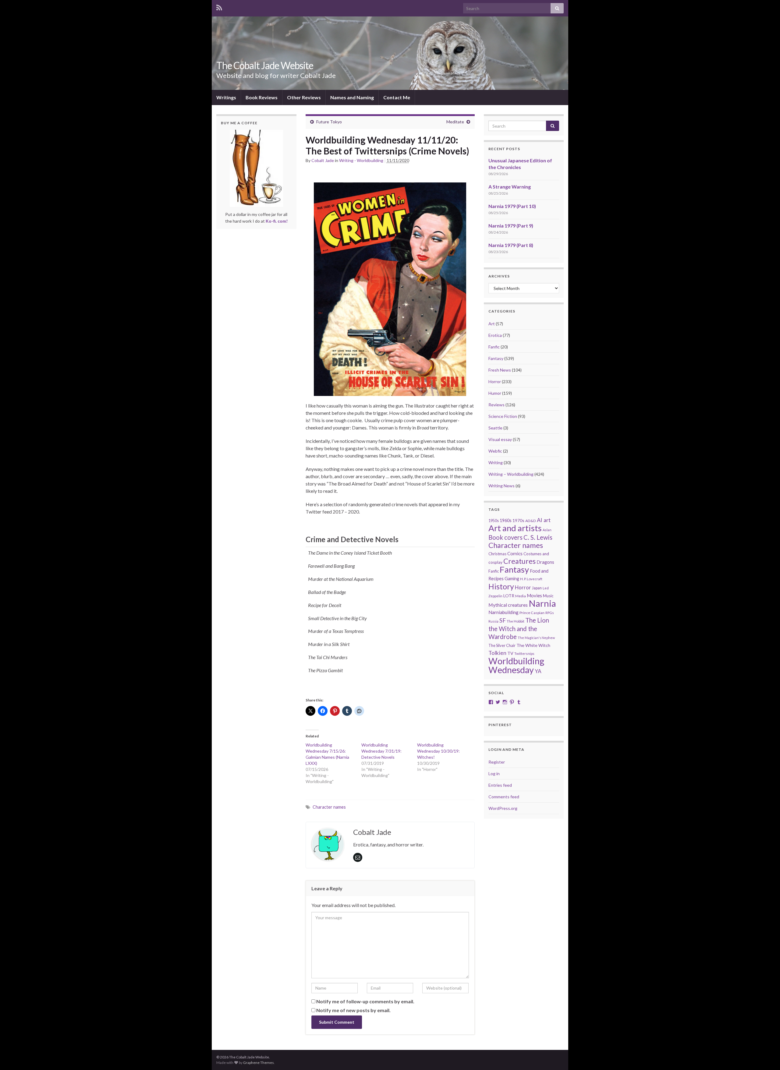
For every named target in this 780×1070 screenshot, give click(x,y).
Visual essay (500, 439)
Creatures (519, 561)
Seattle (495, 427)
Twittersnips (524, 653)
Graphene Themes (258, 1062)
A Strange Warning (509, 186)
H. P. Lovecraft (531, 579)
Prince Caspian (531, 612)
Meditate (455, 121)
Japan (537, 588)
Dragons (545, 562)
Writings (226, 97)
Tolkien (497, 652)
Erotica (495, 335)
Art (491, 323)
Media (520, 596)
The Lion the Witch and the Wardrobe (518, 628)
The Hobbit (515, 621)
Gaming (512, 578)
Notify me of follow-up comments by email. (365, 1001)
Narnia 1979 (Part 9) (510, 225)
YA (538, 671)
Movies (534, 595)
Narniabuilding (503, 612)
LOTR (508, 595)
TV (510, 653)
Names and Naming (352, 97)
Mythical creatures (508, 605)
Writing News (501, 485)
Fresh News (499, 370)
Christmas (497, 553)
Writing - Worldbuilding (361, 160)
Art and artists (515, 528)
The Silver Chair (502, 645)
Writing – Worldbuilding (511, 474)
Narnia (542, 603)
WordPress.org (502, 808)
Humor (494, 393)
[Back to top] (766, 1056)
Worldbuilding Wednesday (516, 665)
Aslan (547, 530)
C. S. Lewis (537, 537)
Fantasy (495, 358)
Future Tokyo (329, 121)
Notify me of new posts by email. (353, 1010)
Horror (494, 381)
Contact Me (396, 97)
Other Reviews (304, 97)
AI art (544, 520)
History (501, 586)
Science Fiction (502, 416)
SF (502, 620)
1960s (506, 520)
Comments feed (503, 796)
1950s (493, 520)
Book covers (505, 537)
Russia (493, 621)
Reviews (496, 404)
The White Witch (533, 645)
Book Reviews (262, 97)
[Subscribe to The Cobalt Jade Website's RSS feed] (219, 6)
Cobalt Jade (322, 160)
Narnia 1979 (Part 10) (512, 206)
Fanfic (494, 346)
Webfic (495, 451)
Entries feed (500, 785)
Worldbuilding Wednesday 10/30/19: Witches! (438, 751)
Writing (495, 462)
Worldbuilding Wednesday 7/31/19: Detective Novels (381, 751)
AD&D (530, 520)
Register (496, 762)
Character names (329, 807)
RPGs (549, 613)
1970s (518, 520)
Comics (515, 553)
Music (548, 595)
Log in (494, 773)
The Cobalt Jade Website (264, 65)
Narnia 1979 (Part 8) (510, 245)
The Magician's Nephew (536, 638)
